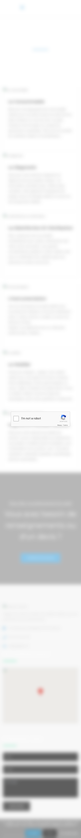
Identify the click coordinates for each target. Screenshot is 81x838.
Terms (65, 425)
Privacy (59, 425)
